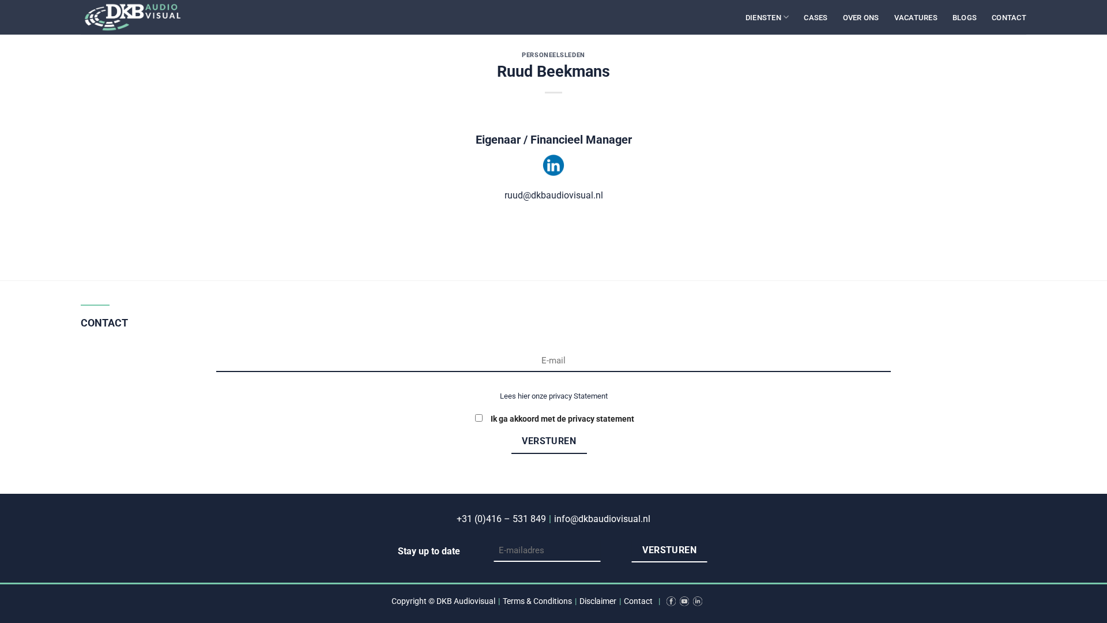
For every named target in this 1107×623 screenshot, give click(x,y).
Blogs (964, 17)
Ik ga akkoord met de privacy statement (562, 419)
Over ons (861, 17)
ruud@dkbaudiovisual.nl (553, 195)
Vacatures (915, 17)
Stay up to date (429, 551)
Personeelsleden (553, 55)
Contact (1009, 17)
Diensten (763, 17)
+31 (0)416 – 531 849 (501, 518)
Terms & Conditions (537, 601)
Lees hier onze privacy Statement (554, 396)
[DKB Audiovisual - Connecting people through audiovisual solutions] (138, 17)
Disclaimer (597, 601)
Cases (815, 17)
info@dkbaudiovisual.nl (602, 518)
